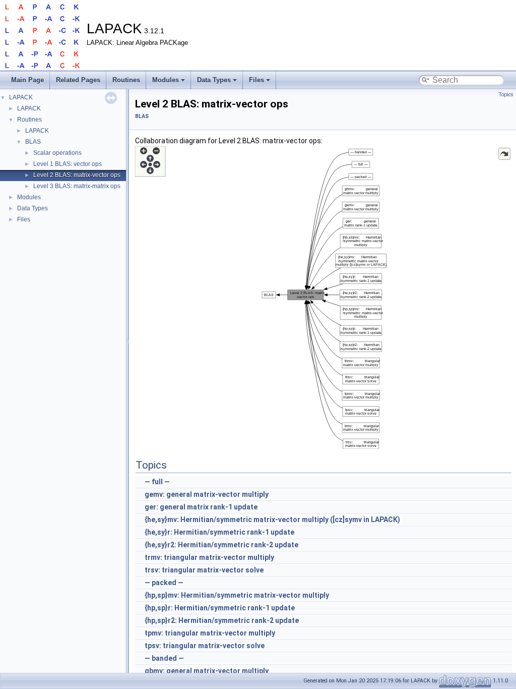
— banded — (164, 658)
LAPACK (21, 97)
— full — (157, 482)
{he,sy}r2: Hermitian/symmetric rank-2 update (221, 545)
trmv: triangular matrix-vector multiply (209, 557)
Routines (126, 80)
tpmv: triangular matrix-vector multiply (210, 633)
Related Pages (78, 80)
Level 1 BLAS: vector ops (67, 163)
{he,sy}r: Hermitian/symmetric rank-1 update (219, 532)
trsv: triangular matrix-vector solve (204, 570)
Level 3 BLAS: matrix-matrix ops (76, 186)
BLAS (33, 141)
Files (256, 80)
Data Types (214, 80)
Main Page (27, 80)
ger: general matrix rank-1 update (201, 507)
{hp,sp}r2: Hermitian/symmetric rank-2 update (222, 620)
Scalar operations (57, 152)
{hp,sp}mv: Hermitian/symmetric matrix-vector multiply (237, 595)
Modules (165, 80)
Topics (505, 94)
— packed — (164, 583)
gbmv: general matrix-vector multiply (207, 671)
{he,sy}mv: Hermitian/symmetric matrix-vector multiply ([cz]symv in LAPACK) (272, 519)
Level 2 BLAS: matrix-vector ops (76, 175)
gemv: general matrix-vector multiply (207, 494)
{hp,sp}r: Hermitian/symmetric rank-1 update (220, 608)
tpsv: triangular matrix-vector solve (205, 646)
